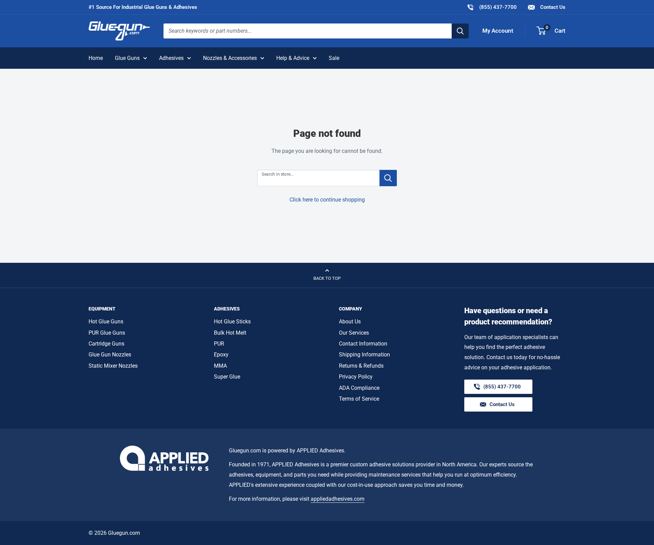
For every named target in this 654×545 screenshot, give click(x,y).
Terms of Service (359, 399)
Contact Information (363, 343)
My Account (497, 30)
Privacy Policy (356, 376)
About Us (350, 321)
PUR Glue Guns (107, 333)
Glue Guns (127, 58)
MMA (220, 366)
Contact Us (552, 7)
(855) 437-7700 (492, 7)
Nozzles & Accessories (230, 58)
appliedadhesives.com (337, 499)
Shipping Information (364, 354)
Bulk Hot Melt (230, 333)
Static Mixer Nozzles (113, 366)
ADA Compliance (359, 388)
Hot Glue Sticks (232, 321)
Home (96, 58)
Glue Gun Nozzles (110, 354)
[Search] (460, 30)
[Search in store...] (388, 178)
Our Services (354, 333)
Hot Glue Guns (106, 321)
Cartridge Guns (106, 343)
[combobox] (308, 30)
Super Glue (227, 376)
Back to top (327, 278)
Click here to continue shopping (327, 199)
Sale (334, 58)
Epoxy (221, 354)
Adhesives (171, 58)
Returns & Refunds (361, 366)
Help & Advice (292, 58)
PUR (219, 343)
